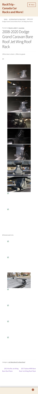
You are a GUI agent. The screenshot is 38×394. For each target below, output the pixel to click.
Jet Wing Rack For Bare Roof (17, 19)
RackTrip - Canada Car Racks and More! (12, 8)
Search (19, 390)
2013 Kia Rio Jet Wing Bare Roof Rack (10, 369)
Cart (29, 389)
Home (5, 19)
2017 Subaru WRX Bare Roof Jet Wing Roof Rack (27, 369)
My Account (6, 390)
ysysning (21, 28)
